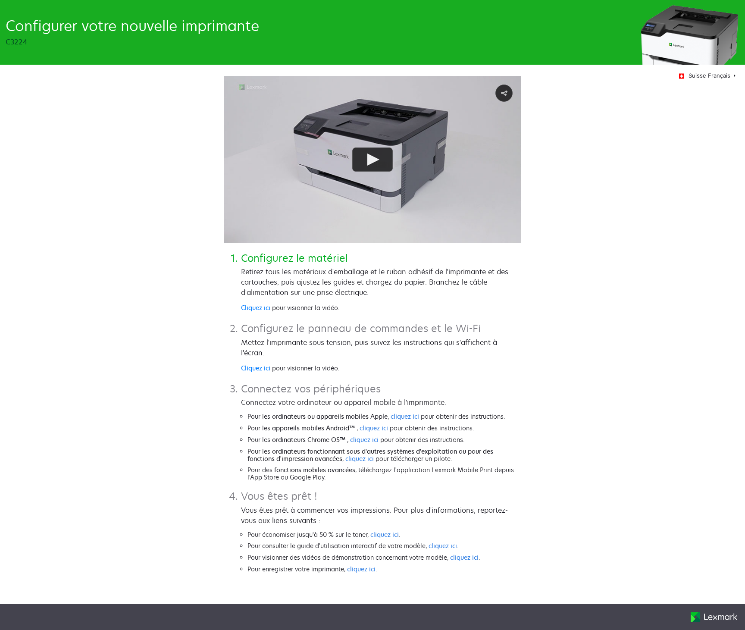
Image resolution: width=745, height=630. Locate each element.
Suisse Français (710, 75)
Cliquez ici (255, 308)
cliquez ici (405, 416)
